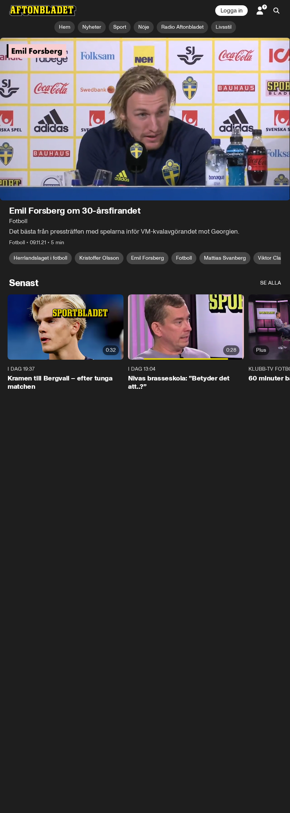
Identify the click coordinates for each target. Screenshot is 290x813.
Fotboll (184, 258)
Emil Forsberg (147, 258)
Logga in (231, 10)
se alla (270, 283)
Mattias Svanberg (225, 258)
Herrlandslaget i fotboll (40, 258)
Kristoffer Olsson (99, 258)
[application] (145, 119)
